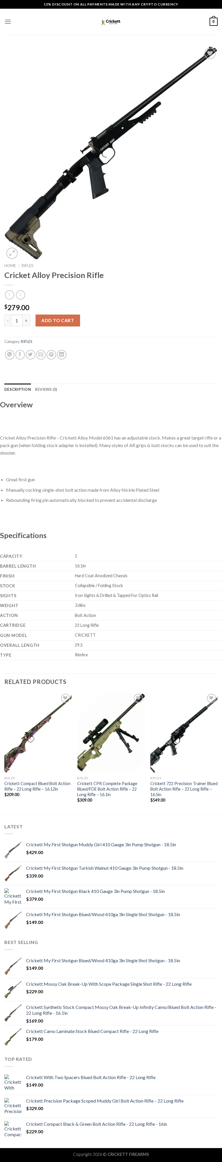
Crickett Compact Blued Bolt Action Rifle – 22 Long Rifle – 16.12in (37, 786)
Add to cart (57, 320)
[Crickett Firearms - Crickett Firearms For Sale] (111, 22)
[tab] (17, 389)
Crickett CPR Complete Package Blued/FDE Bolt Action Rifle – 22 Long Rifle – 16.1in (107, 789)
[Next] (217, 752)
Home (10, 265)
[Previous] (4, 752)
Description (17, 389)
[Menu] (7, 21)
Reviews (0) (46, 389)
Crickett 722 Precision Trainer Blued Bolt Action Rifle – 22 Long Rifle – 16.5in (184, 789)
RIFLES (27, 265)
